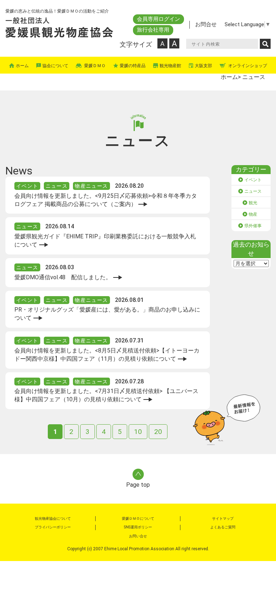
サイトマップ (223, 518)
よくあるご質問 (222, 527)
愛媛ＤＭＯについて (138, 518)
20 (158, 432)
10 (138, 432)
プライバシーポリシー (53, 527)
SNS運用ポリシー (138, 527)
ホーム (229, 77)
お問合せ (206, 24)
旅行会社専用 (153, 30)
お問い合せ (138, 536)
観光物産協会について (53, 518)
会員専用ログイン (158, 19)
